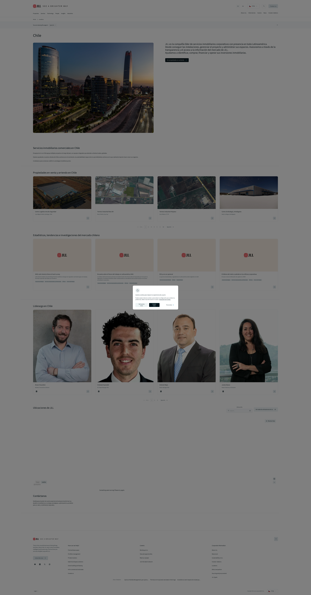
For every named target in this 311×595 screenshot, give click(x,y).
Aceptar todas (154, 305)
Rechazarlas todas (141, 305)
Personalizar (170, 305)
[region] (155, 298)
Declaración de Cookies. (165, 299)
